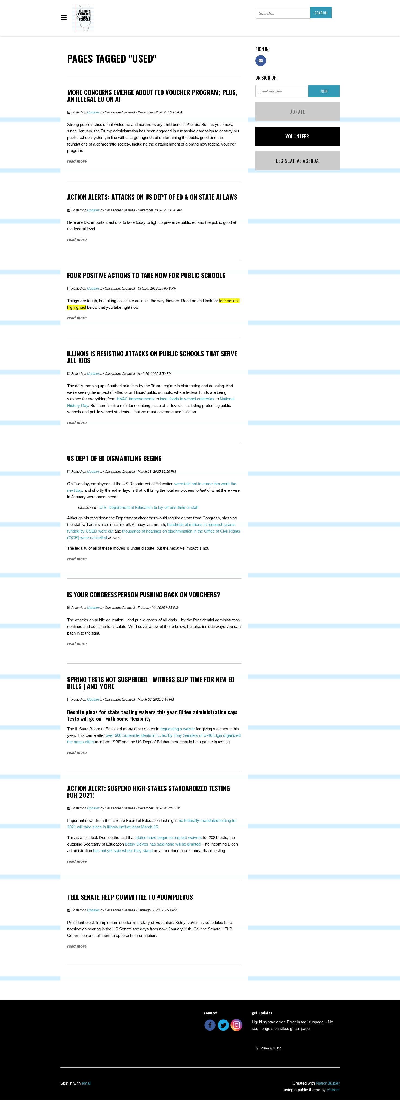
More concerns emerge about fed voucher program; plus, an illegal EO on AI (152, 95)
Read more (77, 161)
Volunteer (297, 136)
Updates (93, 112)
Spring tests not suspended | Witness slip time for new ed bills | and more (151, 682)
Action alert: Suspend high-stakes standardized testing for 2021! (148, 791)
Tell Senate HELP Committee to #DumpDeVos (130, 897)
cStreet (333, 1089)
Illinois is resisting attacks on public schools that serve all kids (152, 356)
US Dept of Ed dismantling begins (114, 458)
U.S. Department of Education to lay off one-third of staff (149, 507)
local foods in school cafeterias (187, 399)
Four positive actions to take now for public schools (146, 275)
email (86, 1083)
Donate (297, 111)
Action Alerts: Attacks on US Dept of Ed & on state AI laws (152, 197)
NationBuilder (328, 1083)
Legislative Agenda (297, 160)
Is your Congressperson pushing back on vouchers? (143, 594)
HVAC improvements (136, 399)
